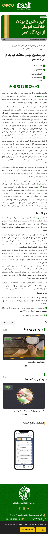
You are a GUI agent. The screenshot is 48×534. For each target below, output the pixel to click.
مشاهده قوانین (27, 529)
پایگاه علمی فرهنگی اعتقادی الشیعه (32, 46)
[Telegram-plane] (28, 508)
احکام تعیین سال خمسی (36, 362)
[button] (44, 5)
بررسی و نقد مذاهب (38, 49)
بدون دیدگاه (7, 323)
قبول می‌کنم (41, 529)
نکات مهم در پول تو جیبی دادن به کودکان (29, 411)
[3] (12, 193)
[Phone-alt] (6, 5)
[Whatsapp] (20, 508)
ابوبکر (40, 74)
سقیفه (39, 77)
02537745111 (36, 519)
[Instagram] (24, 508)
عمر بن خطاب (37, 217)
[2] (41, 187)
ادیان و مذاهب (11, 46)
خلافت (34, 74)
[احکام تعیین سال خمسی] (24, 347)
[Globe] (3, 5)
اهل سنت (25, 49)
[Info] (12, 5)
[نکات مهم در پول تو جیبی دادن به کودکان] (24, 396)
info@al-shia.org (13, 519)
